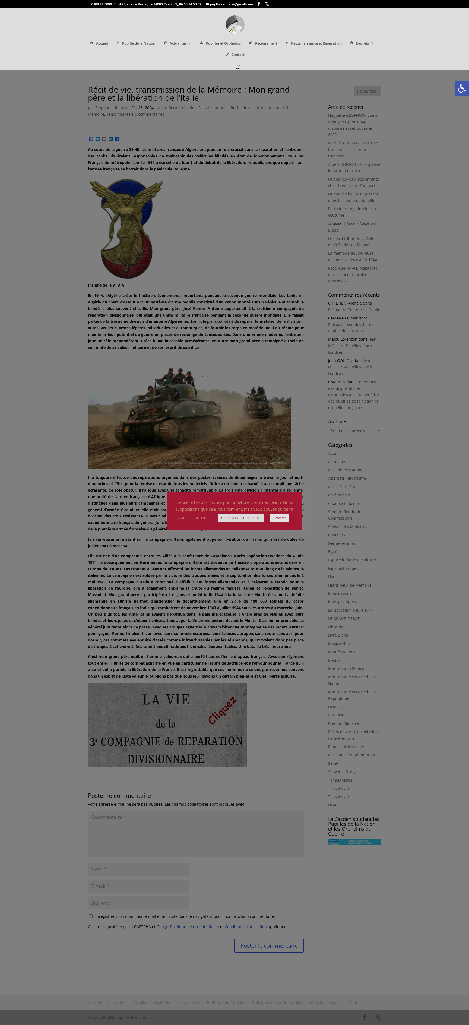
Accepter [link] (280, 518)
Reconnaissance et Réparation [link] (316, 43)
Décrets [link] (362, 43)
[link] (462, 88)
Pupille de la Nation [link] (138, 43)
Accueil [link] (102, 43)
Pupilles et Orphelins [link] (223, 43)
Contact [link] (238, 54)
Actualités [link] (178, 43)
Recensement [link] (266, 43)
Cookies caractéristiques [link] (240, 517)
